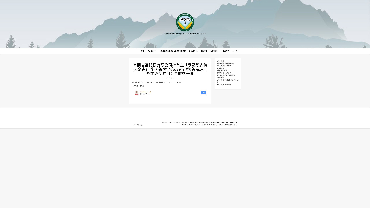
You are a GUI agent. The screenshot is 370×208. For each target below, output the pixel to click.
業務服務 (214, 51)
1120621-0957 (145, 92)
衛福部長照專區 (222, 70)
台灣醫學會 (220, 77)
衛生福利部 (220, 61)
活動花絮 (204, 51)
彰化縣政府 (220, 68)
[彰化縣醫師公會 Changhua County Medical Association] (185, 22)
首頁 (142, 51)
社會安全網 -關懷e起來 (224, 85)
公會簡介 (151, 51)
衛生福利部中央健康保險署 (225, 63)
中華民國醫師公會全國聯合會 (226, 75)
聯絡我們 (226, 51)
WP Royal (140, 125)
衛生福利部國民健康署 (224, 73)
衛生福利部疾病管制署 (224, 66)
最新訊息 (192, 51)
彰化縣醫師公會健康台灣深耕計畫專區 (173, 51)
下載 (203, 92)
